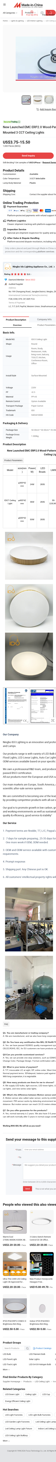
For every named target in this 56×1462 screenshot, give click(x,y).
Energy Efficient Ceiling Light (17, 1401)
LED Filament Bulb (37, 1354)
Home (5, 21)
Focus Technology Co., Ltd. (36, 1451)
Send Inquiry (28, 155)
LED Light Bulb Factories (39, 1414)
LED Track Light (10, 1364)
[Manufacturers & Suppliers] (28, 5)
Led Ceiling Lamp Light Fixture (18, 1428)
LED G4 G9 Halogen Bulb (40, 1364)
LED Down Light (12, 1394)
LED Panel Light (10, 1359)
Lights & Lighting (17, 21)
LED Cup (46, 1394)
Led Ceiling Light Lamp (46, 1421)
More (5, 1440)
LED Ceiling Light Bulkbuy (16, 1435)
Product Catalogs (43, 1348)
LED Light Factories (14, 1414)
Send (27, 1188)
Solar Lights (34, 1359)
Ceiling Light (30, 1394)
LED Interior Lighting (35, 21)
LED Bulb (7, 1354)
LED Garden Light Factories (17, 1421)
